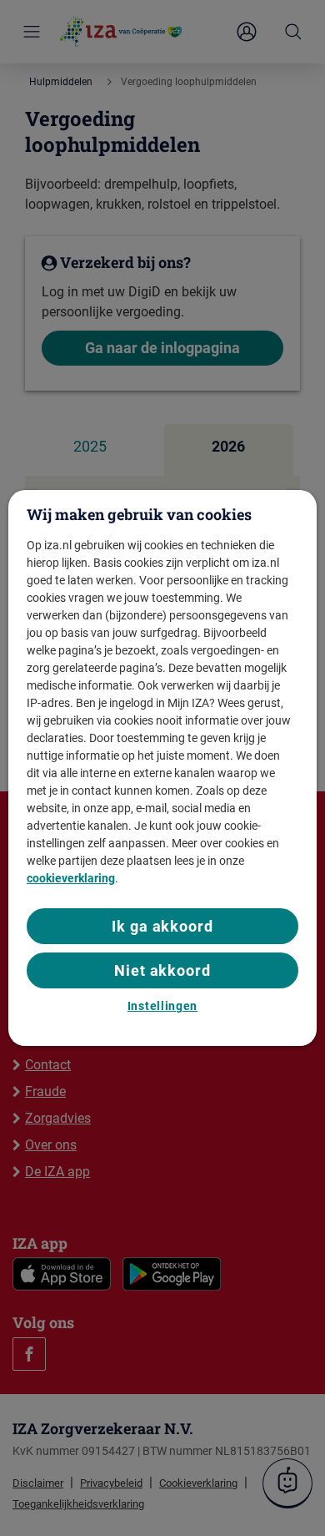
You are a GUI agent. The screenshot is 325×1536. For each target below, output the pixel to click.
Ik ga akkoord (162, 926)
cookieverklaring (71, 878)
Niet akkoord (162, 970)
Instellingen (163, 1006)
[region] (163, 768)
